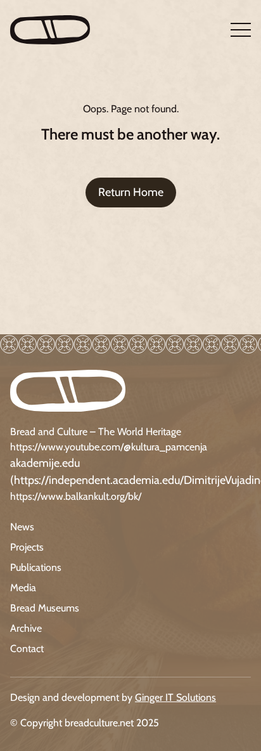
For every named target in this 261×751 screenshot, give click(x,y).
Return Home (130, 192)
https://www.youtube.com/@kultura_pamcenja (108, 447)
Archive (26, 628)
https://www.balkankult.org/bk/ (75, 496)
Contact (27, 649)
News (22, 527)
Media (23, 588)
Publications (35, 567)
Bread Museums (44, 608)
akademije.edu (45, 463)
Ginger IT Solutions (175, 697)
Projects (27, 547)
